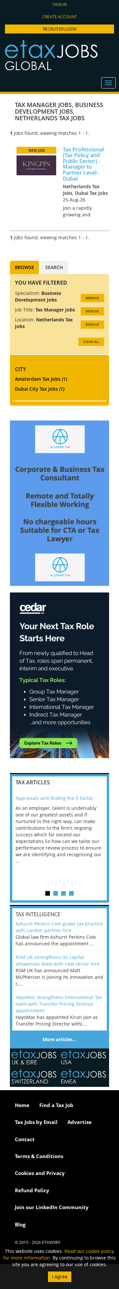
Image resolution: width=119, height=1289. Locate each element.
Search (54, 267)
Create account (59, 17)
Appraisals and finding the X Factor (54, 798)
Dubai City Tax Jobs (39, 389)
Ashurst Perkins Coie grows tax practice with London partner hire (59, 927)
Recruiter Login (59, 29)
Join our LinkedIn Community (52, 1207)
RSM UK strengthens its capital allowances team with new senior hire (57, 960)
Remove (92, 298)
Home (22, 1105)
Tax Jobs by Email (36, 1122)
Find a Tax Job (56, 1105)
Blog (20, 1224)
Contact (25, 1139)
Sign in (60, 4)
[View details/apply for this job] (36, 165)
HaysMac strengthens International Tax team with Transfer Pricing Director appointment (59, 1004)
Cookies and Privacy (40, 1173)
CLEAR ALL (91, 341)
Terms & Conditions (39, 1156)
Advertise (79, 1122)
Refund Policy (32, 1190)
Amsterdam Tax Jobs (41, 379)
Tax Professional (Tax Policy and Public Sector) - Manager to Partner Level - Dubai (83, 164)
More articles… (59, 1039)
